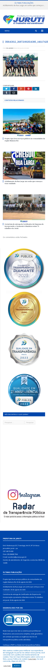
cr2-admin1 (10, 48)
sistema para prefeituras (31, 631)
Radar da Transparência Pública (28, 645)
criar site (17, 631)
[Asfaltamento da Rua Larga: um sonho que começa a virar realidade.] (24, 165)
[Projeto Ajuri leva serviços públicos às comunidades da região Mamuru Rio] (24, 123)
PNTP (13, 645)
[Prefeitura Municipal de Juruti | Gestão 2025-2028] (24, 19)
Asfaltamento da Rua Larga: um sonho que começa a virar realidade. (24, 5)
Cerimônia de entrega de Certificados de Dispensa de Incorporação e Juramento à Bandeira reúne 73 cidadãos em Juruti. (24, 226)
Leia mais (32, 659)
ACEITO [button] (17, 665)
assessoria (19, 634)
